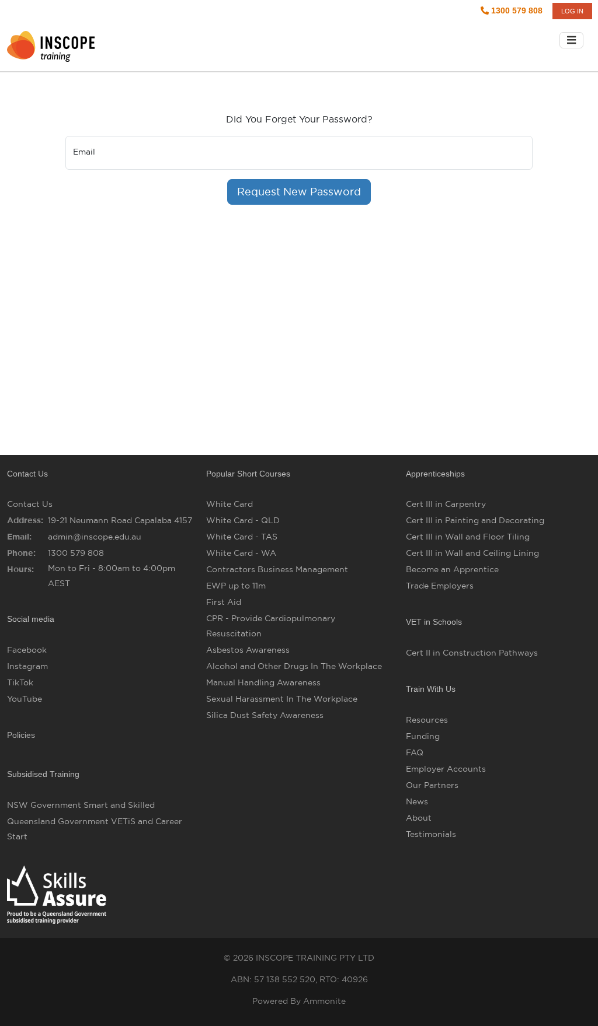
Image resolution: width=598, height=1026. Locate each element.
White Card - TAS (241, 536)
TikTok (20, 682)
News (417, 801)
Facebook (27, 649)
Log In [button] (572, 11)
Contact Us (30, 504)
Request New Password (299, 191)
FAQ (414, 752)
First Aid (223, 602)
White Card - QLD (243, 520)
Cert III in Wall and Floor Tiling (468, 536)
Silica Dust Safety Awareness (265, 715)
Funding (423, 736)
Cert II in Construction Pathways (472, 652)
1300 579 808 (516, 10)
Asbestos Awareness (248, 649)
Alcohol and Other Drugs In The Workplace (294, 666)
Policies (21, 735)
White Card (229, 504)
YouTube (24, 698)
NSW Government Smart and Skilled (81, 805)
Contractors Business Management (277, 569)
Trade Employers (440, 585)
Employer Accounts (446, 768)
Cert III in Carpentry (446, 504)
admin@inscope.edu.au (94, 536)
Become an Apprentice (452, 569)
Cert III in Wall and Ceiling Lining (472, 553)
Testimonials (431, 834)
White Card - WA (241, 553)
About (419, 817)
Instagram (27, 666)
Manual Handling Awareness (263, 682)
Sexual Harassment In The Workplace (281, 698)
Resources (427, 719)
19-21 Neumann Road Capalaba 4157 (120, 520)
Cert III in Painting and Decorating (475, 520)
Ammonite (324, 1001)
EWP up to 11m (236, 585)
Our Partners (432, 785)
